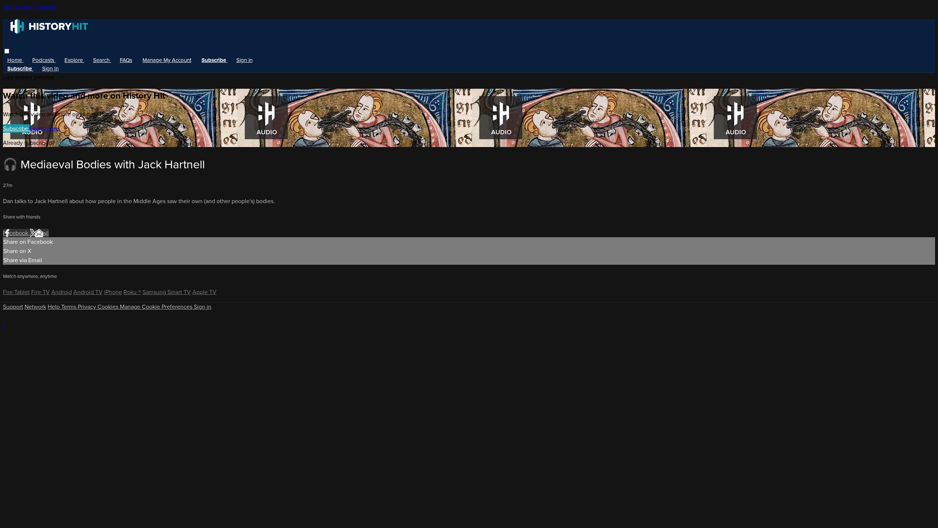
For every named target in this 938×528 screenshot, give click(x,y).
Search (102, 60)
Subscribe (16, 128)
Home (15, 60)
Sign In (50, 69)
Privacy (87, 306)
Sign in (244, 60)
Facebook (16, 233)
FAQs (126, 60)
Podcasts (44, 60)
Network (35, 306)
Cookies (108, 306)
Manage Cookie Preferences (157, 306)
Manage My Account (167, 60)
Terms (69, 306)
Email (42, 233)
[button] (6, 51)
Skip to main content (29, 7)
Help (54, 306)
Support (13, 306)
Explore (74, 60)
